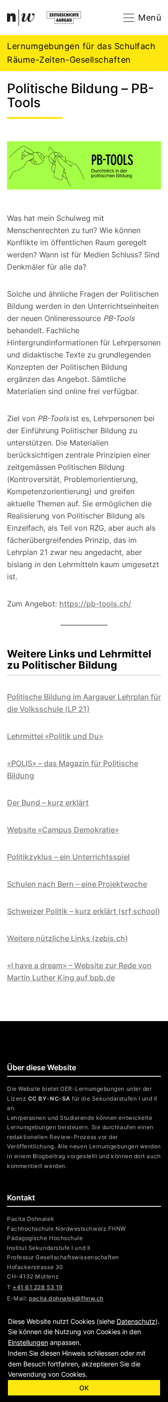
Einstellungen (28, 1342)
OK (84, 1388)
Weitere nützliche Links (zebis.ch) (67, 938)
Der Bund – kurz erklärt (48, 802)
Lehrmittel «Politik (40, 736)
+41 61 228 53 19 (38, 1287)
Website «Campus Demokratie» (63, 829)
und (80, 736)
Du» (95, 736)
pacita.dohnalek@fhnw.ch (66, 1298)
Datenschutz (136, 1321)
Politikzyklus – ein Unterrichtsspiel (68, 857)
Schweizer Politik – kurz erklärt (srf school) (83, 911)
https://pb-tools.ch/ (95, 603)
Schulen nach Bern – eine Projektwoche (77, 884)
